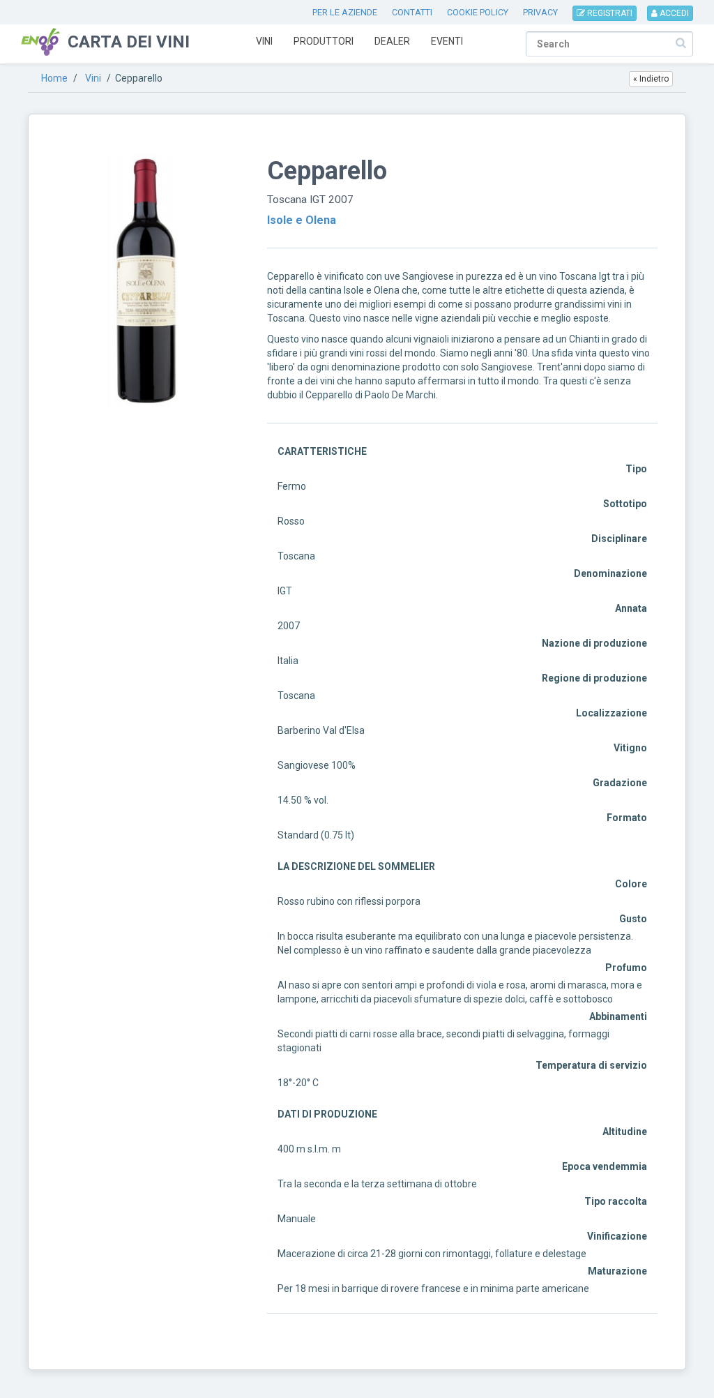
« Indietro (651, 79)
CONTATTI (412, 12)
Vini (264, 41)
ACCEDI (673, 13)
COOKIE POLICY (477, 12)
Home (54, 78)
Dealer (392, 41)
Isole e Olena (301, 220)
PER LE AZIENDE (344, 12)
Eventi (447, 41)
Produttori (324, 41)
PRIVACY (540, 12)
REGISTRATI (608, 13)
